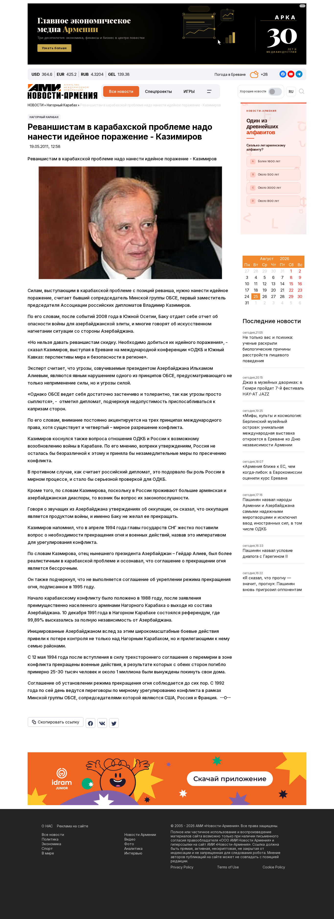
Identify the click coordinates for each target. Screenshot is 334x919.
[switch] (275, 92)
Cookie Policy (274, 867)
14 (282, 283)
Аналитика (133, 848)
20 (273, 290)
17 (247, 290)
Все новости (121, 91)
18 (256, 290)
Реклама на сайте (72, 826)
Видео (129, 839)
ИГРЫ (189, 91)
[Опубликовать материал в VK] (102, 723)
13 (273, 283)
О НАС (47, 826)
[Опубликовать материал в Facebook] (90, 723)
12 (265, 283)
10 (247, 283)
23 (300, 290)
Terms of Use (228, 867)
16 (300, 283)
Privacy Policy (182, 867)
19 (265, 290)
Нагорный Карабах (44, 117)
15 (291, 283)
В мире (48, 853)
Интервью (133, 853)
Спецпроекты (158, 91)
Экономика (51, 844)
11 (255, 283)
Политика (50, 839)
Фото (129, 844)
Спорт (47, 848)
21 (282, 290)
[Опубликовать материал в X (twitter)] (114, 723)
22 (291, 290)
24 (247, 296)
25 (256, 296)
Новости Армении (140, 834)
